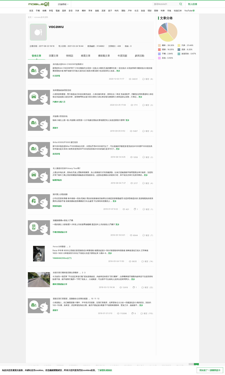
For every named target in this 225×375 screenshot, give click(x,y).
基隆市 (55, 128)
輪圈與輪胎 (57, 180)
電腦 (58, 10)
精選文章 (85, 55)
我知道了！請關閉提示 (209, 370)
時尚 (117, 10)
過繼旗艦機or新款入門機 (63, 220)
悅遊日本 (178, 10)
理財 (150, 10)
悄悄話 (69, 55)
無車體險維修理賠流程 (62, 90)
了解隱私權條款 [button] (105, 370)
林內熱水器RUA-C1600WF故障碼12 (68, 64)
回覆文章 (53, 55)
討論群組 (62, 4)
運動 (123, 10)
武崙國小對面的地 (60, 116)
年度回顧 (122, 55)
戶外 (130, 10)
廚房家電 (56, 154)
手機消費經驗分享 (60, 232)
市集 (169, 10)
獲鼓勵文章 (104, 55)
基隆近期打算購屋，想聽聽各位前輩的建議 (70, 298)
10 (92, 298)
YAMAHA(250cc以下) (62, 258)
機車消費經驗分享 (60, 284)
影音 (71, 10)
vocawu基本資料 (41, 17)
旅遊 (143, 10)
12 (98, 298)
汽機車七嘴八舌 (59, 102)
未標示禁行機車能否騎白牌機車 (65, 272)
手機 (38, 10)
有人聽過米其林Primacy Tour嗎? (66, 168)
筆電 (51, 10)
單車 (90, 10)
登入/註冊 (192, 4)
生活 (136, 10)
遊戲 (97, 10)
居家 (103, 10)
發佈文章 (36, 55)
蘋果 (64, 10)
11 (95, 298)
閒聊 (156, 10)
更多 (118, 71)
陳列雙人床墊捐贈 (60, 194)
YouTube (188, 10)
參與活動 (139, 55)
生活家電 (56, 76)
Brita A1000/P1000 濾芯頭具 (65, 142)
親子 (110, 10)
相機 (44, 10)
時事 (163, 10)
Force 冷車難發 (59, 246)
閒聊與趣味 (57, 206)
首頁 (31, 10)
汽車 (77, 10)
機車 (84, 10)
